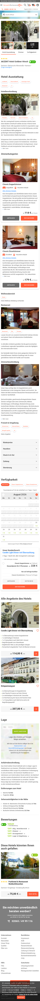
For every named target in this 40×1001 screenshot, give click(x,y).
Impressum (25, 938)
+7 (11, 86)
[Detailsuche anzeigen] (20, 15)
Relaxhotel (4, 86)
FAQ (2, 966)
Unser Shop (5, 943)
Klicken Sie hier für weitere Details (28, 994)
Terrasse (19, 331)
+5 (14, 430)
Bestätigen (21, 997)
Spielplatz (25, 426)
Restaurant (5, 331)
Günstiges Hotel (26, 81)
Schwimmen (5, 426)
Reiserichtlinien (26, 946)
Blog (2, 971)
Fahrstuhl (12, 117)
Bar (12, 331)
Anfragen (11, 218)
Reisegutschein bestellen (30, 971)
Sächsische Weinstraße (16, 65)
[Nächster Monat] (36, 494)
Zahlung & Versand (28, 951)
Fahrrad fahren (15, 426)
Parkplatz (4, 117)
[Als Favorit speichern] (37, 630)
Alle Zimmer (5, 484)
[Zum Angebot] (36, 653)
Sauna (3, 297)
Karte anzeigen (20, 731)
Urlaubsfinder (6, 973)
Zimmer (21, 52)
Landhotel (4, 81)
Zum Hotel (33, 894)
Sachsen (4, 65)
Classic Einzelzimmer (31, 484)
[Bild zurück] (4, 31)
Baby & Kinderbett (23, 117)
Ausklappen (28, 828)
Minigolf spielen (6, 430)
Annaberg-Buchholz (22, 888)
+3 (32, 117)
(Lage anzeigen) (6, 67)
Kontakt (4, 938)
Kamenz (27, 65)
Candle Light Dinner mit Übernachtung (17, 631)
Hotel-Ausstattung (8, 52)
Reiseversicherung (27, 948)
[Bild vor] (35, 31)
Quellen (3, 946)
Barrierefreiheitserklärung (28, 957)
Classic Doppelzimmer (17, 484)
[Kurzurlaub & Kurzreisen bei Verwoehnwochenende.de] (12, 5)
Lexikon (4, 968)
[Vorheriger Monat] (3, 494)
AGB (22, 941)
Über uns (4, 948)
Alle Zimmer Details (9, 191)
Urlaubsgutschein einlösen (27, 967)
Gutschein (29, 581)
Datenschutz (25, 943)
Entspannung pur (8, 686)
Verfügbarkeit (31, 52)
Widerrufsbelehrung (28, 953)
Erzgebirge (11, 888)
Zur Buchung (29, 218)
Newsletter (5, 941)
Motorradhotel (14, 81)
